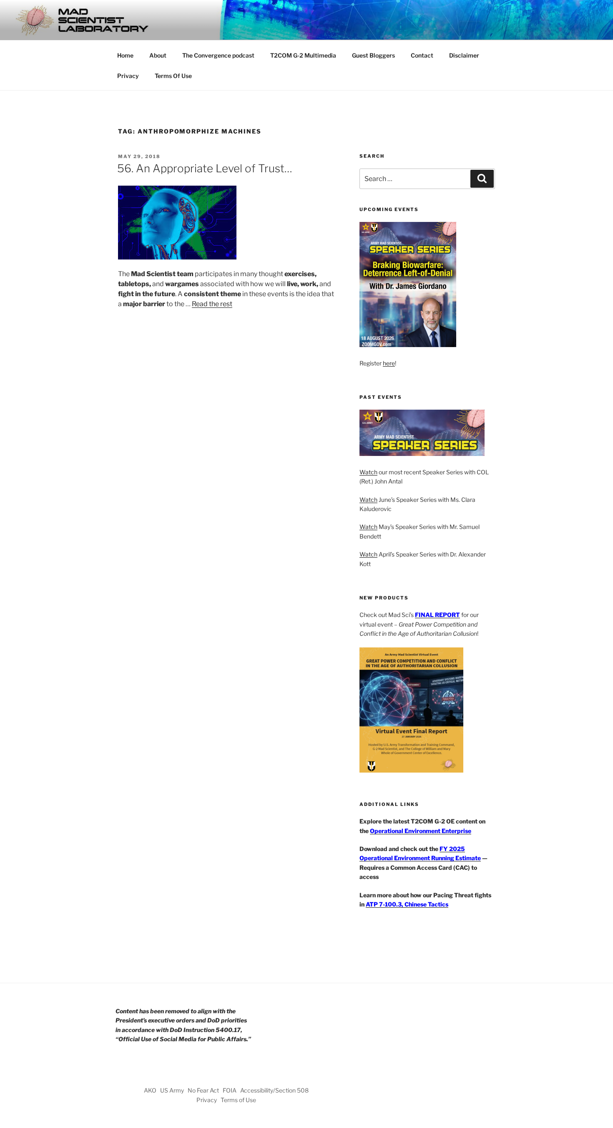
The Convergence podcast (218, 55)
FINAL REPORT (437, 614)
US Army (172, 1090)
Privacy (128, 75)
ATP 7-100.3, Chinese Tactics (407, 904)
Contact (422, 55)
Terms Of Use (173, 75)
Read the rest (212, 304)
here (389, 363)
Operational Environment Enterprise (420, 830)
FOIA (229, 1090)
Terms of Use (238, 1099)
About (157, 55)
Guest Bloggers (373, 55)
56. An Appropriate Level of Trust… (204, 168)
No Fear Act (203, 1090)
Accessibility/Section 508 (274, 1090)
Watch (368, 472)
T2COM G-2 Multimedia (303, 55)
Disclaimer (464, 55)
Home (125, 55)
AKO (150, 1090)
